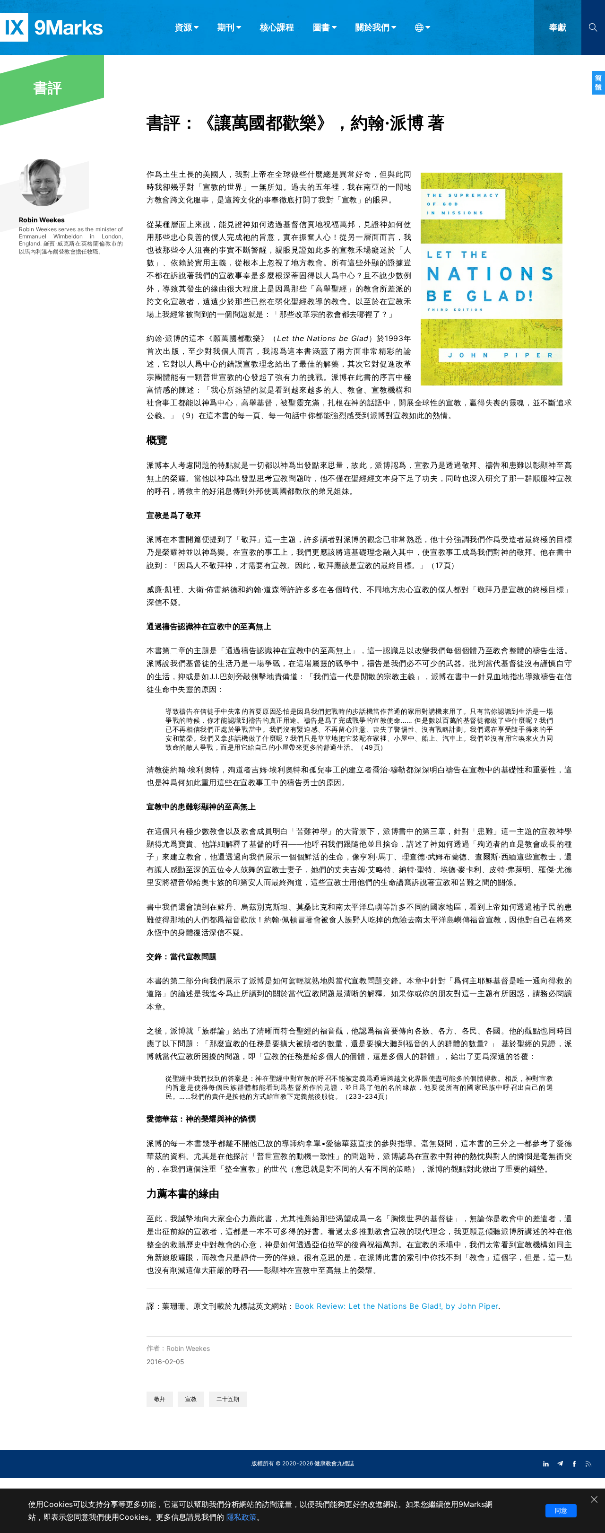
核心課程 (277, 27)
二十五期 (227, 1398)
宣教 (191, 1398)
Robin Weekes (188, 1348)
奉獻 (557, 27)
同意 (561, 1510)
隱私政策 (241, 1517)
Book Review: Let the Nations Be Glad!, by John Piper (396, 1306)
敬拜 (159, 1398)
